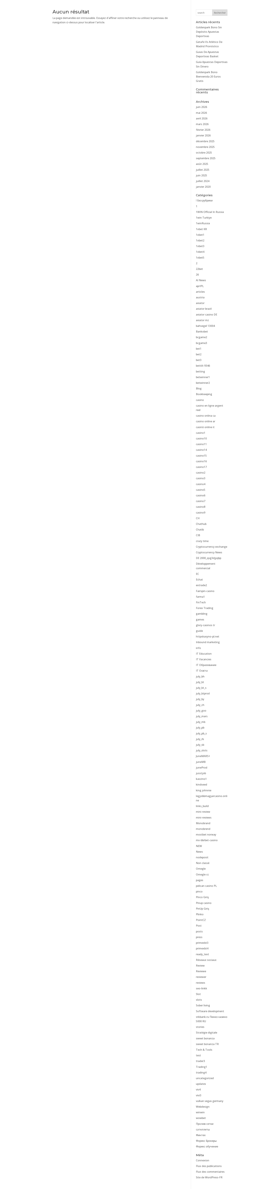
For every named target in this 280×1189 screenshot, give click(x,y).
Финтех (201, 1135)
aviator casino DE (206, 314)
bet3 (198, 360)
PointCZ (201, 920)
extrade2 (201, 585)
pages (199, 880)
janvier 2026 (203, 135)
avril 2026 (201, 118)
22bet (199, 269)
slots (199, 999)
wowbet (201, 1118)
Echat (199, 579)
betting (200, 371)
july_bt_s (201, 688)
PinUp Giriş (202, 908)
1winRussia (203, 223)
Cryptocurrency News (209, 552)
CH (198, 518)
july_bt (200, 682)
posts (199, 931)
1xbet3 (200, 246)
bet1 (198, 348)
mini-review (203, 811)
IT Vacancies (203, 659)
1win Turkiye (204, 217)
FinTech (201, 602)
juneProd (201, 767)
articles (200, 291)
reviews (200, 982)
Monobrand (203, 823)
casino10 (201, 438)
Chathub (201, 524)
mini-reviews (203, 817)
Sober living (203, 1005)
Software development (210, 1011)
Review (200, 965)
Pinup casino (203, 903)
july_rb (200, 739)
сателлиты (203, 1129)
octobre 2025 (204, 152)
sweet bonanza (205, 1038)
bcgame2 (201, 337)
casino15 (201, 455)
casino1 (200, 433)
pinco (199, 891)
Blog (199, 388)
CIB (198, 535)
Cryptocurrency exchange (211, 546)
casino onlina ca (206, 415)
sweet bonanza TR (207, 1044)
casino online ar (205, 421)
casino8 (200, 507)
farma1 (200, 596)
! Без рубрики (204, 200)
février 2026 (203, 130)
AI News (201, 280)
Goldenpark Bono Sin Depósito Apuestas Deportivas (209, 32)
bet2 (198, 354)
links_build (202, 806)
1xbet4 (200, 252)
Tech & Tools (204, 1049)
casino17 (201, 467)
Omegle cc (202, 874)
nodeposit (202, 857)
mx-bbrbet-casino (207, 840)
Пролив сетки (204, 1124)
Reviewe (201, 971)
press (199, 937)
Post (199, 925)
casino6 (200, 495)
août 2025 (202, 164)
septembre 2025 (206, 158)
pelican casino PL (206, 886)
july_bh (200, 676)
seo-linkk (201, 988)
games (200, 619)
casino (200, 400)
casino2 (200, 472)
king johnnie (203, 790)
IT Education (204, 653)
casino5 (200, 490)
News (199, 851)
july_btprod (203, 693)
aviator (200, 303)
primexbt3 (202, 943)
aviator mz (202, 320)
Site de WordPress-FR (209, 1177)
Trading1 (201, 1067)
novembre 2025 (205, 147)
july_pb (200, 727)
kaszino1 (201, 779)
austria (200, 297)
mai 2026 (201, 113)
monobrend (203, 829)
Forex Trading (204, 608)
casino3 (200, 478)
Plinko (200, 914)
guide (199, 631)
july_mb (200, 722)
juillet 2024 (202, 181)
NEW (199, 846)
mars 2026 (202, 124)
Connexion (202, 1160)
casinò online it (205, 427)
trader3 (200, 1061)
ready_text (202, 954)
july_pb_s (201, 733)
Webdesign (203, 1106)
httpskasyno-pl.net (207, 636)
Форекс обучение (207, 1146)
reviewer (201, 977)
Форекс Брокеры (206, 1141)
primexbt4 (202, 948)
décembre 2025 (205, 141)
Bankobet (202, 331)
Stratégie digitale (206, 1032)
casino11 (201, 444)
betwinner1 (203, 377)
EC (197, 574)
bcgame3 (201, 343)
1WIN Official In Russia (210, 212)
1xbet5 (200, 257)
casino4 (200, 484)
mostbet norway (206, 834)
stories (200, 1027)
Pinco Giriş (202, 897)
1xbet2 (200, 240)
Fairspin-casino (205, 591)
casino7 (200, 501)
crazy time (202, 541)
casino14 (201, 450)
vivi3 (198, 1095)
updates (201, 1084)
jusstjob (201, 773)
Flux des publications (209, 1166)
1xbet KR (201, 229)
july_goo (201, 710)
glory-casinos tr (205, 625)
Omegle (201, 868)
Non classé (202, 863)
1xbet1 (200, 235)
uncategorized (205, 1078)
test (198, 1055)
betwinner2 (203, 383)
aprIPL (200, 286)
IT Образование (206, 665)
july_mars (202, 716)
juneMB (201, 762)
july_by (200, 699)
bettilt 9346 (203, 365)
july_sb (200, 745)
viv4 (198, 1089)
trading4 (201, 1072)
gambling (201, 613)
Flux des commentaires (210, 1171)
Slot (198, 994)
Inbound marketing (208, 642)
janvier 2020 (203, 186)
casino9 (200, 512)
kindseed (201, 784)
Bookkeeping (204, 394)
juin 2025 (201, 175)
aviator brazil (204, 308)
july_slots (201, 750)
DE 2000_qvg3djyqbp (208, 558)
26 (197, 274)
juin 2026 (201, 107)
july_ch (200, 705)
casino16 (201, 461)
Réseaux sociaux (206, 960)
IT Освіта (202, 670)
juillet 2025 (202, 169)
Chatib (200, 529)
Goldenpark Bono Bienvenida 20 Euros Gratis (208, 76)
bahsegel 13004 (205, 326)
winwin (200, 1112)
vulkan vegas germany (209, 1101)
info (198, 648)
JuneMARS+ (203, 756)
